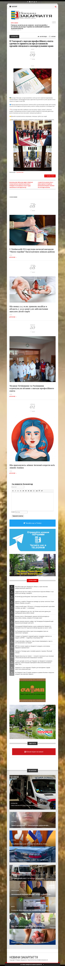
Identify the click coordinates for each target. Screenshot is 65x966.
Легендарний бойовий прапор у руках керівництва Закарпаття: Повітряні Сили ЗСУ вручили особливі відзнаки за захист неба (33, 627)
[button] (13, 491)
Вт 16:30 (11, 636)
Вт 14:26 (11, 646)
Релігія (12, 922)
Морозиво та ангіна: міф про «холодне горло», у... (30, 942)
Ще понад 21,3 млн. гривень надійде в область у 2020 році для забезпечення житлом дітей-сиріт (28, 309)
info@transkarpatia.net (42, 960)
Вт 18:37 (11, 617)
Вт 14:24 (11, 651)
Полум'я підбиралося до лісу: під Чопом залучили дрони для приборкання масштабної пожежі (33, 612)
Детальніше (13, 257)
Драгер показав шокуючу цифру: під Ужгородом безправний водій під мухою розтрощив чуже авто (34, 622)
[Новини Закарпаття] (32, 15)
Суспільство (19, 172)
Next (55, 22)
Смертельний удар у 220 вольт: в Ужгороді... (28, 878)
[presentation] (13, 491)
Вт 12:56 (11, 668)
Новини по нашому (15, 890)
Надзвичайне (14, 874)
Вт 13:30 (11, 656)
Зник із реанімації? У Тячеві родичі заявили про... (30, 825)
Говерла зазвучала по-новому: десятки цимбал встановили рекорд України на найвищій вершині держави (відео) (30, 26)
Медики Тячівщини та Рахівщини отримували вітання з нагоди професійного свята (31, 388)
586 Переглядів (43, 36)
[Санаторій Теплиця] (32, 722)
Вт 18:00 (11, 622)
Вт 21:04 (11, 592)
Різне (12, 938)
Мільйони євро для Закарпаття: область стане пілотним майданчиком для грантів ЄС (31, 587)
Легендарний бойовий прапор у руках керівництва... (31, 894)
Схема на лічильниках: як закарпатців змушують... (31, 910)
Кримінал (13, 856)
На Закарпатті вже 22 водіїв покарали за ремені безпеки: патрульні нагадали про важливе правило (34, 673)
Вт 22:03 (11, 587)
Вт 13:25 (11, 662)
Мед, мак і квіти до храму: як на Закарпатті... (28, 926)
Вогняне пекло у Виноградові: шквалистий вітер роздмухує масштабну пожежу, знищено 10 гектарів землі (32, 617)
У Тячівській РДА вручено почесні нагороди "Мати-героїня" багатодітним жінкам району (32, 250)
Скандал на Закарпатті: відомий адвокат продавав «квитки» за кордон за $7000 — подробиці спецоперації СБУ (33, 636)
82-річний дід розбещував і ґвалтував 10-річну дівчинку (31, 596)
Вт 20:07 (11, 602)
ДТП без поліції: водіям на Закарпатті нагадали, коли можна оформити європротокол (32, 646)
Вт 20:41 (11, 597)
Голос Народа (13, 821)
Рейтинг (53, 36)
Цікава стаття (50, 175)
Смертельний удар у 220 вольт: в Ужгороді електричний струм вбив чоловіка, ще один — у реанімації (35, 607)
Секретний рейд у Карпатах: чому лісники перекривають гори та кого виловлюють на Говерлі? (33, 641)
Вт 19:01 (11, 612)
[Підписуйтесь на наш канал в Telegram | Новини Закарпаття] (32, 540)
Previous (53, 22)
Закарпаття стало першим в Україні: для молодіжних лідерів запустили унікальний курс (32, 668)
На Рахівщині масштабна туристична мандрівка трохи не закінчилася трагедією (31, 632)
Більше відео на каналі (34, 752)
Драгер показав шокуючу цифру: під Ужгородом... (30, 860)
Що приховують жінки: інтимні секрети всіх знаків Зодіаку (32, 466)
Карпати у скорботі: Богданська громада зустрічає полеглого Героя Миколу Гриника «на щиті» (34, 602)
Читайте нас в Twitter (33, 523)
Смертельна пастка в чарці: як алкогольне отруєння (25, 805)
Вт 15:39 (11, 641)
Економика (13, 840)
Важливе (13, 906)
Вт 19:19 (11, 607)
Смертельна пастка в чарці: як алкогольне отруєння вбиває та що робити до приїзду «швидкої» (34, 592)
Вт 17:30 (11, 627)
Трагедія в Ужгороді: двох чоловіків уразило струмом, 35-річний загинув (33, 651)
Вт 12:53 (11, 673)
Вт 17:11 (11, 632)
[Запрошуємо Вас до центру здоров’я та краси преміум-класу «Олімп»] (32, 690)
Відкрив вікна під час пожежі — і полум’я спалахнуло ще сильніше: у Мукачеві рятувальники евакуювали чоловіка (34, 656)
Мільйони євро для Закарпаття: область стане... (29, 844)
